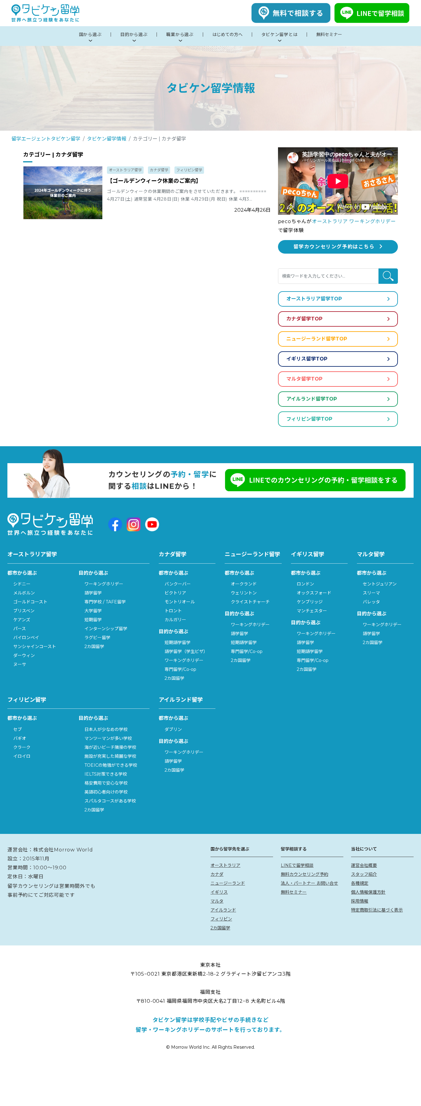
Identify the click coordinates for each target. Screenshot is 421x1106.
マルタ (217, 901)
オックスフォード (314, 593)
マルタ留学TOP (304, 379)
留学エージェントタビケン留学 (45, 139)
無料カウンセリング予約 (304, 874)
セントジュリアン (380, 584)
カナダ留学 (159, 170)
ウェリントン (244, 593)
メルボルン (24, 593)
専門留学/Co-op (180, 669)
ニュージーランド (228, 883)
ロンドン (305, 584)
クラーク (22, 747)
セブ (17, 729)
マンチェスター (312, 611)
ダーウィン (24, 655)
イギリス (219, 892)
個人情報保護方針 (368, 892)
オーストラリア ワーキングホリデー (354, 221)
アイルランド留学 (181, 699)
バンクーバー (178, 584)
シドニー (22, 584)
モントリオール (180, 602)
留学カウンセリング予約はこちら (334, 247)
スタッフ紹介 (364, 874)
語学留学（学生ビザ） (186, 651)
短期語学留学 (177, 642)
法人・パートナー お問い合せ (309, 883)
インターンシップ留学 (105, 628)
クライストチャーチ (250, 602)
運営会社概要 (364, 865)
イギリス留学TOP (306, 359)
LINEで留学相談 (297, 865)
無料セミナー (294, 892)
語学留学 (93, 593)
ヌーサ (19, 664)
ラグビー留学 (97, 637)
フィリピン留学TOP (309, 419)
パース (19, 628)
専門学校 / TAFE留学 (105, 602)
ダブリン (173, 729)
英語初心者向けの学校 (106, 792)
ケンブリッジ (310, 602)
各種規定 (359, 883)
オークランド (244, 584)
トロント (173, 611)
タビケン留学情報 (106, 139)
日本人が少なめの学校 (106, 729)
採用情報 (359, 901)
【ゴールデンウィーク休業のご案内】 (154, 181)
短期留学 (93, 619)
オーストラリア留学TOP (314, 299)
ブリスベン (24, 611)
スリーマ (371, 593)
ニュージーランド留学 (252, 554)
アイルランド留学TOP (311, 399)
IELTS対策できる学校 (105, 774)
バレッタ (371, 602)
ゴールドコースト (30, 602)
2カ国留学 (94, 646)
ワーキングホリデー (103, 584)
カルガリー (175, 619)
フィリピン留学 (189, 170)
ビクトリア (175, 593)
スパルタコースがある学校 (110, 801)
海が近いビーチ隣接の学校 (110, 747)
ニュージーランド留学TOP (316, 339)
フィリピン (221, 919)
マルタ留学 (371, 554)
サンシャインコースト (34, 646)
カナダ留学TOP (304, 319)
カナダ (217, 874)
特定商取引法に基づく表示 (377, 910)
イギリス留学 (307, 554)
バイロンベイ (26, 637)
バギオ (19, 738)
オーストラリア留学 (125, 170)
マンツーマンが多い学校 (108, 738)
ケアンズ (21, 619)
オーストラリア (225, 865)
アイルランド (223, 910)
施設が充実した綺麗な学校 (110, 756)
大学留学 (93, 611)
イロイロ (22, 756)
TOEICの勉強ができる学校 (110, 765)
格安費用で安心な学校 (106, 783)
